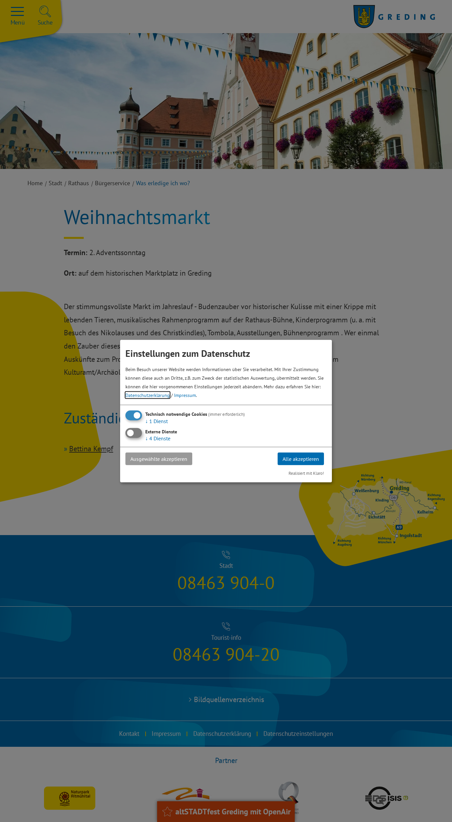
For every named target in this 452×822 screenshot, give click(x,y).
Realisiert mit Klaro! (306, 473)
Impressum (185, 395)
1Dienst (156, 420)
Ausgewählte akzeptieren (158, 458)
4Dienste (157, 438)
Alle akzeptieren (301, 458)
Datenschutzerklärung (147, 395)
